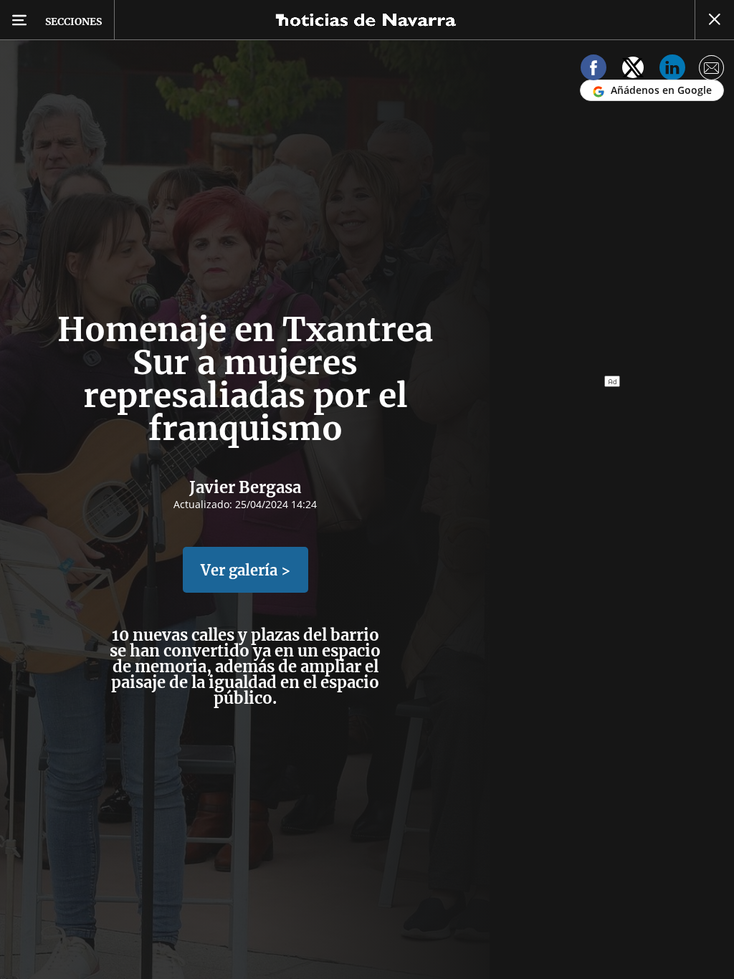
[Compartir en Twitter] (633, 70)
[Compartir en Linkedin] (672, 70)
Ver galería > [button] (245, 570)
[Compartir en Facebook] (593, 70)
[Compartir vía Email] (712, 70)
